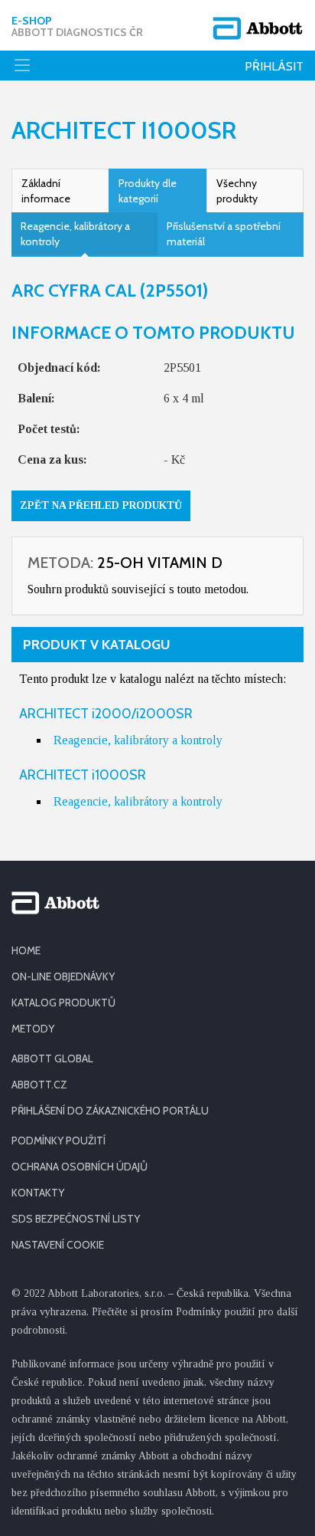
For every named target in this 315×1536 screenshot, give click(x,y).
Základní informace (45, 190)
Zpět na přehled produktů (101, 505)
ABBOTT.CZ (39, 1084)
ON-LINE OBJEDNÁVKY (63, 976)
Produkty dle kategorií (148, 190)
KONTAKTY (37, 1193)
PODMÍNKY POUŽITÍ (58, 1140)
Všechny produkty (237, 190)
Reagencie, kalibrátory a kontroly (75, 233)
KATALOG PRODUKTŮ (63, 1002)
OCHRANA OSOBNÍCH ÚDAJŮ (79, 1166)
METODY (32, 1028)
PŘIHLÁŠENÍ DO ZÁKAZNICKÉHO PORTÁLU (110, 1111)
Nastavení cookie (57, 1245)
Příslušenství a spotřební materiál (224, 233)
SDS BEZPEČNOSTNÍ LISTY (75, 1219)
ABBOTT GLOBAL (52, 1058)
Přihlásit (274, 66)
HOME (26, 950)
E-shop (77, 26)
